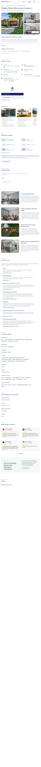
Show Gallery (35, 32)
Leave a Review (26, 467)
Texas (11, 5)
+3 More (38, 75)
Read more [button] (4, 436)
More (16, 72)
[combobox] (16, 2)
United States (8, 5)
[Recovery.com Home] (5, 1)
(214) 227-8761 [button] (6, 161)
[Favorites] (39, 1)
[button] (12, 94)
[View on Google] (3, 430)
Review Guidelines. (29, 464)
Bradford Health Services (28, 65)
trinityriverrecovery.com (5, 99)
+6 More (12, 80)
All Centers (2, 5)
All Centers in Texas (10, 140)
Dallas (14, 5)
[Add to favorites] (39, 10)
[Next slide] (37, 118)
